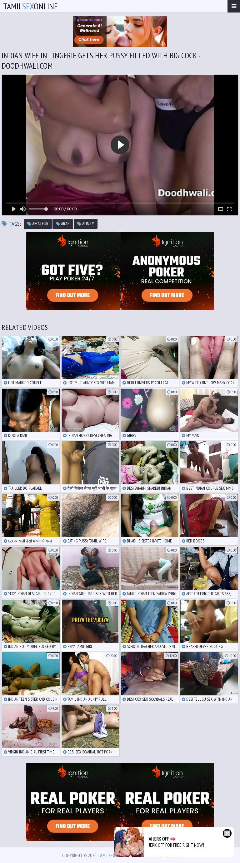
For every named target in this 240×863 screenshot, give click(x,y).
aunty (87, 224)
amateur (39, 224)
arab (65, 224)
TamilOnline (30, 6)
